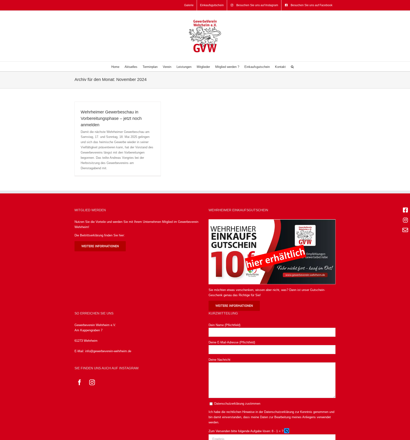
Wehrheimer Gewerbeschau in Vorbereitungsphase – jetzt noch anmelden (111, 118)
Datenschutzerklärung (279, 412)
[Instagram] (92, 382)
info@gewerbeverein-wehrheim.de (108, 351)
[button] (292, 66)
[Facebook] (79, 382)
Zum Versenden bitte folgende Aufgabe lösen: (240, 431)
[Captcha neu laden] (286, 430)
